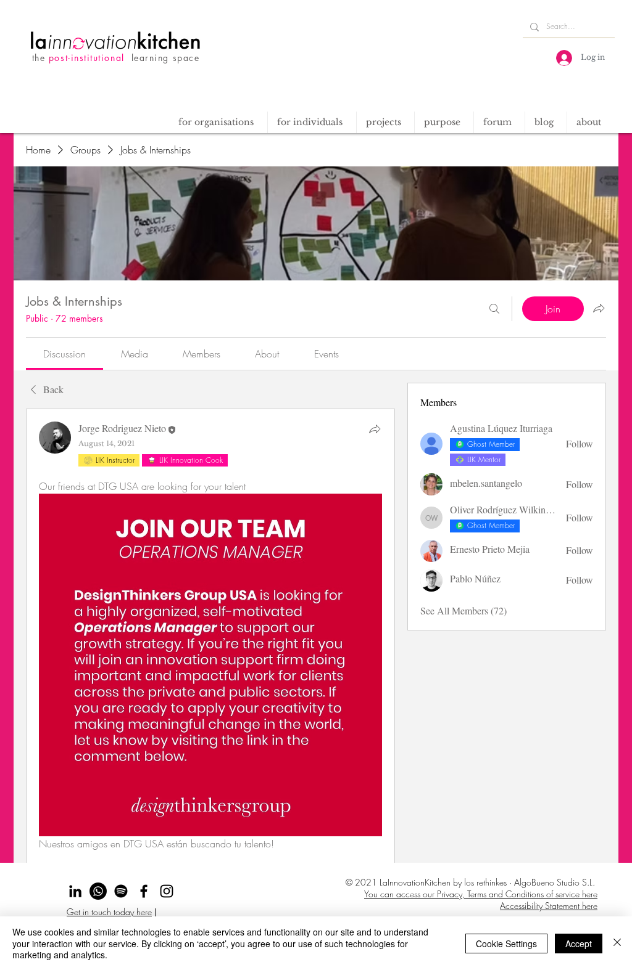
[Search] (494, 308)
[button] (385, 122)
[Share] (374, 429)
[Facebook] (143, 891)
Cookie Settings (506, 943)
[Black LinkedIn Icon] (75, 891)
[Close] (617, 943)
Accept (578, 943)
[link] (64, 354)
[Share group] (598, 308)
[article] (210, 677)
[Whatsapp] (98, 891)
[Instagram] (166, 891)
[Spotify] (121, 891)
